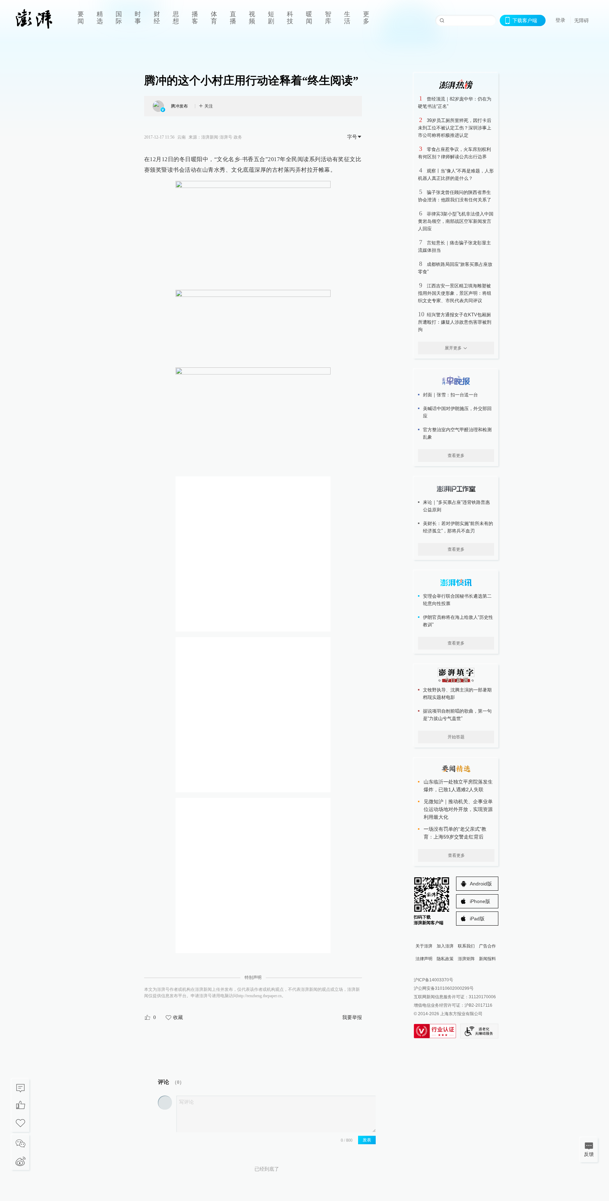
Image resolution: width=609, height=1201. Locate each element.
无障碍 (581, 20)
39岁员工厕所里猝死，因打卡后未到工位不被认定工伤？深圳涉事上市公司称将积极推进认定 (454, 128)
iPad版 (477, 918)
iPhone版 (480, 901)
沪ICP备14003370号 (433, 979)
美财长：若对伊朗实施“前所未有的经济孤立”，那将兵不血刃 (458, 527)
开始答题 (456, 736)
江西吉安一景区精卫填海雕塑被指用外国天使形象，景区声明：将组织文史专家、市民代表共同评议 (454, 293)
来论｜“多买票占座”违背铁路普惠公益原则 (456, 506)
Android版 (481, 883)
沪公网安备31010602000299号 (444, 988)
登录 (560, 20)
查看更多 (456, 455)
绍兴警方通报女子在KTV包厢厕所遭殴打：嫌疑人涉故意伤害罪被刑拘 (454, 322)
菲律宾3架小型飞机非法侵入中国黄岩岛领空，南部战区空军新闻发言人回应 (455, 221)
